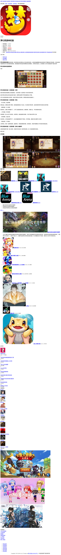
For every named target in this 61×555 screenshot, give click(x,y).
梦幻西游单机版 (3, 382)
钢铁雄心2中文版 (4, 385)
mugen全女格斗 (3, 368)
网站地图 (5, 551)
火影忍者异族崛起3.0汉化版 (6, 360)
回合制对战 (8, 52)
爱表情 (1, 533)
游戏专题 (13, 1)
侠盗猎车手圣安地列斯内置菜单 (7, 378)
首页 (1, 1)
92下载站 (2, 536)
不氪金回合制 (49, 52)
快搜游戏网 (2, 535)
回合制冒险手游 (43, 52)
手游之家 (2, 538)
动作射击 (15, 3)
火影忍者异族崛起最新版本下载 (7, 357)
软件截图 (5, 58)
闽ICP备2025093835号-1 (33, 553)
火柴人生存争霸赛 (4, 364)
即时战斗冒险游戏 (21, 52)
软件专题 (21, 1)
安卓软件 (8, 1)
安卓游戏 (4, 1)
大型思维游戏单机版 (29, 52)
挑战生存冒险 (14, 52)
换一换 (1, 389)
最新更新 (29, 1)
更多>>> (2, 210)
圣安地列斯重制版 (4, 371)
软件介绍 (5, 56)
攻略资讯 (25, 1)
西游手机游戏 (36, 52)
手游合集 (17, 1)
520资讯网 (2, 532)
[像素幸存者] (2, 352)
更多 (1, 449)
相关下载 (5, 59)
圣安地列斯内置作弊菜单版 (6, 375)
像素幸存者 (2, 353)
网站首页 (5, 544)
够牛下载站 (2, 539)
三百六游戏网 (3, 531)
